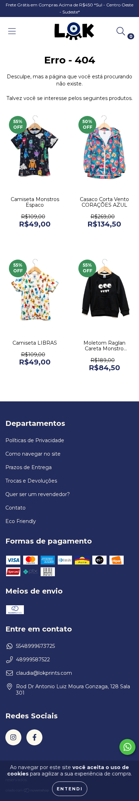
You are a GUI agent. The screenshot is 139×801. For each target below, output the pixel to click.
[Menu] (12, 31)
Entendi (70, 788)
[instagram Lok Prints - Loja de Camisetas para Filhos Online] (13, 737)
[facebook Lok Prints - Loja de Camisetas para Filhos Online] (34, 737)
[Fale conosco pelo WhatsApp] (127, 747)
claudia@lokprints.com (44, 673)
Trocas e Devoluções (31, 481)
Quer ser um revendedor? (37, 494)
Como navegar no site (33, 454)
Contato (15, 508)
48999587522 (33, 659)
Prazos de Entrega (28, 467)
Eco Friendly (20, 521)
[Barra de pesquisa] (121, 31)
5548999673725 (35, 646)
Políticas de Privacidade (34, 440)
